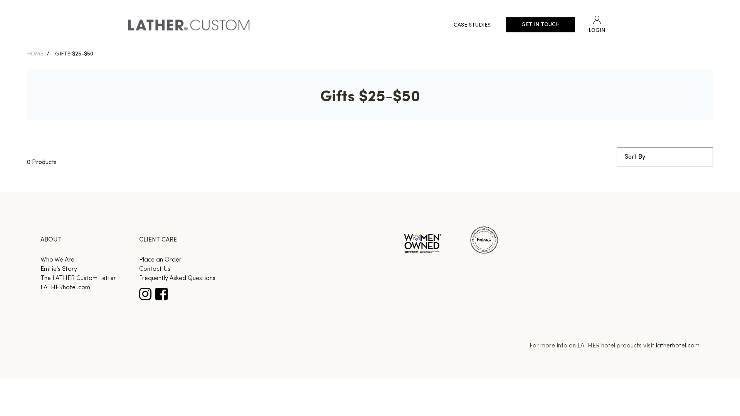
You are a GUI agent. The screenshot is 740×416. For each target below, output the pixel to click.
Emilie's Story (58, 269)
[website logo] (189, 25)
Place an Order (160, 260)
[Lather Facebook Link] (161, 294)
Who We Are (57, 260)
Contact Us (154, 269)
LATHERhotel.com (65, 288)
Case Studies (472, 25)
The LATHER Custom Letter (78, 278)
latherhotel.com (678, 346)
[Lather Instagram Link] (145, 294)
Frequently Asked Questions (177, 278)
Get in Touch (540, 25)
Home (35, 54)
